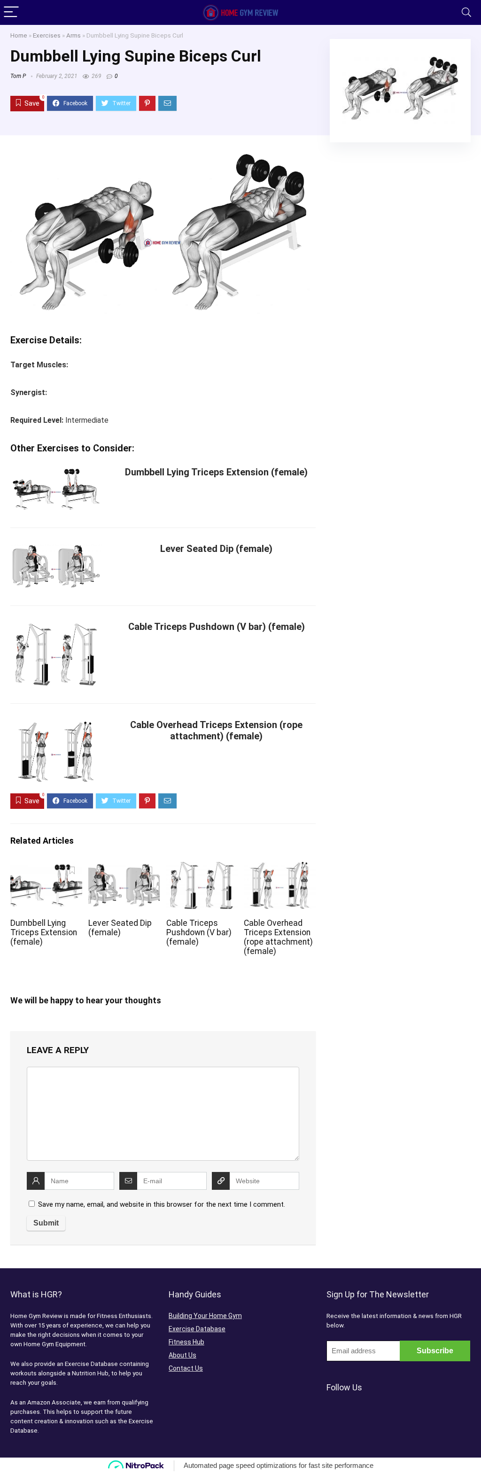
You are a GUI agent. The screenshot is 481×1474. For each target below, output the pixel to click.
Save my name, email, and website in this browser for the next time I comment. (161, 1204)
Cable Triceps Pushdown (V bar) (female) (216, 626)
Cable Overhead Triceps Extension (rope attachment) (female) (216, 730)
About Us (182, 1355)
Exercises (47, 35)
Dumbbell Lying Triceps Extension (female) (216, 472)
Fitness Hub (186, 1342)
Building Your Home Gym (205, 1315)
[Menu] (11, 12)
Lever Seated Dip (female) (216, 548)
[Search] (466, 12)
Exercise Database (197, 1329)
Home (18, 35)
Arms (73, 35)
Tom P (18, 76)
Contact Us (186, 1368)
